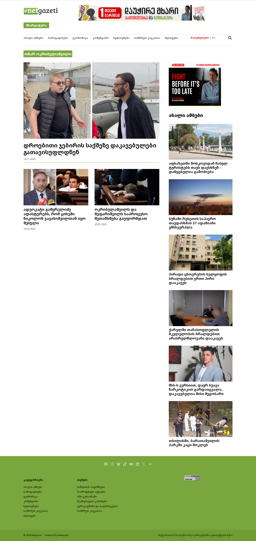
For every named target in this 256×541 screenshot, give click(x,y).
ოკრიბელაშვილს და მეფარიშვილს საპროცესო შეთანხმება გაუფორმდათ (121, 214)
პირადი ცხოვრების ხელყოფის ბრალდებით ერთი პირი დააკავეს (198, 278)
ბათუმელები (200, 37)
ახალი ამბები (33, 38)
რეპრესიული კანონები (92, 501)
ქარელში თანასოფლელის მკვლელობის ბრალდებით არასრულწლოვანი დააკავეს (196, 333)
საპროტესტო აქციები (91, 491)
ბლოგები (171, 38)
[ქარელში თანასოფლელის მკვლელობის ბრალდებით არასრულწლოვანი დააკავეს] (200, 308)
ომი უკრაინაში (87, 496)
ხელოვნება (121, 38)
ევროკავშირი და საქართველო (97, 506)
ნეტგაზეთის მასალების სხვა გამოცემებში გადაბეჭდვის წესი (195, 535)
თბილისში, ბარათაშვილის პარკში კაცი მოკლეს (194, 442)
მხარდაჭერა (36, 25)
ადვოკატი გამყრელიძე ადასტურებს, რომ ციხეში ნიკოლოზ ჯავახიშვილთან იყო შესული (55, 216)
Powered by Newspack (56, 535)
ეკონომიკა (80, 38)
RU (213, 37)
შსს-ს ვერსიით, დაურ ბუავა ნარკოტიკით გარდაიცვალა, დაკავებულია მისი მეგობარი (196, 389)
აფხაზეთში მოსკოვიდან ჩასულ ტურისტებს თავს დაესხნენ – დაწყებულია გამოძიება (198, 167)
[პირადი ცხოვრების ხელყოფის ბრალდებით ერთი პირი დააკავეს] (200, 253)
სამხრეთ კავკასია (147, 38)
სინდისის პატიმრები (91, 487)
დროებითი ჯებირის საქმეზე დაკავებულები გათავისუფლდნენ (90, 148)
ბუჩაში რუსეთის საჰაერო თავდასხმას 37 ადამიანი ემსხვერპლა (192, 222)
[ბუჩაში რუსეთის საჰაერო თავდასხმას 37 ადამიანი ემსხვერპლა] (200, 197)
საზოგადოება (58, 38)
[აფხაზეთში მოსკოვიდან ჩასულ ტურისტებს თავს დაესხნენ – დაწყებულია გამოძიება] (200, 142)
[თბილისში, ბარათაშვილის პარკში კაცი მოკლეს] (200, 419)
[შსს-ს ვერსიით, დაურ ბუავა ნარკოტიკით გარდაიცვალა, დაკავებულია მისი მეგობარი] (200, 364)
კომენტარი (101, 38)
